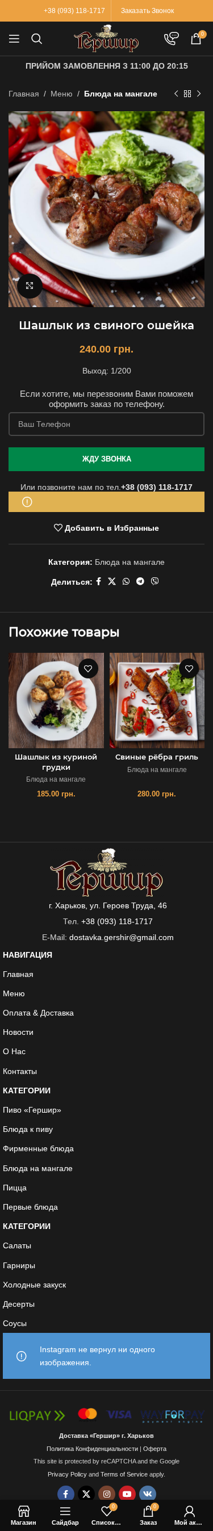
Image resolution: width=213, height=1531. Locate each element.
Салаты (17, 1245)
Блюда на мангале (120, 93)
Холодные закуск (34, 1284)
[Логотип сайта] (106, 38)
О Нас (14, 1051)
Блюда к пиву (28, 1129)
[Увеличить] (30, 286)
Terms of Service (124, 1474)
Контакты (20, 1071)
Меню (62, 93)
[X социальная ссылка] (112, 581)
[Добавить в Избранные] (88, 668)
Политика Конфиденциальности (92, 1448)
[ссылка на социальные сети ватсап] (126, 581)
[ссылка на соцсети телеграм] (140, 581)
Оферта (154, 1448)
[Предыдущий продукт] (176, 93)
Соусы (15, 1323)
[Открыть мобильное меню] (14, 38)
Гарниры (19, 1265)
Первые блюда (30, 1206)
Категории (27, 1090)
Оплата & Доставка (38, 1012)
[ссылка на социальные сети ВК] (147, 1494)
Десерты (19, 1303)
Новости (18, 1032)
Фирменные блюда (38, 1148)
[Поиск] (37, 38)
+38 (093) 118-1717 (157, 487)
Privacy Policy (67, 1474)
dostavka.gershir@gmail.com (121, 937)
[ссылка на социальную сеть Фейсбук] (99, 581)
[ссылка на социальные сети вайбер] (155, 581)
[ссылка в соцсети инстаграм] (106, 1494)
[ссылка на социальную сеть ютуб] (127, 1494)
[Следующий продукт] (198, 93)
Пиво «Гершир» (32, 1109)
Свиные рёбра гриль (156, 757)
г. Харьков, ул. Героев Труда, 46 (108, 905)
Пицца (15, 1187)
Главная (24, 93)
